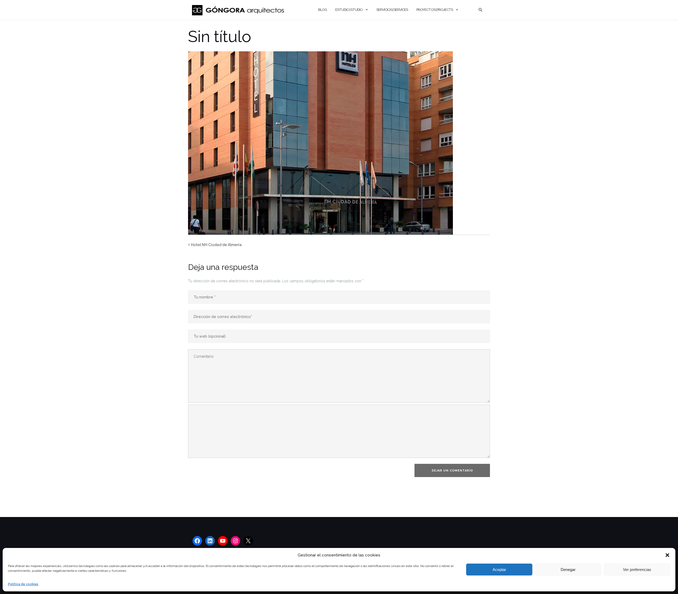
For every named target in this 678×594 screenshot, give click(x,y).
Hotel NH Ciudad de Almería (216, 245)
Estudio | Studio (349, 10)
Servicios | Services (392, 10)
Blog (322, 10)
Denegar (568, 569)
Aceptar (499, 569)
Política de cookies (23, 584)
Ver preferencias (637, 569)
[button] (667, 555)
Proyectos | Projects (434, 10)
